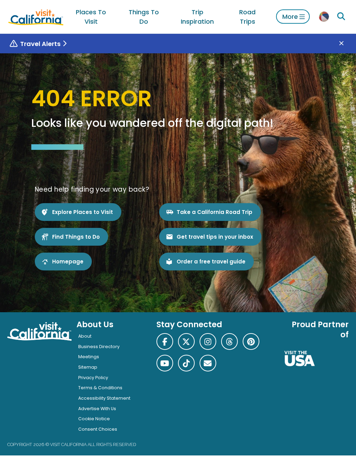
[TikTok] (186, 363)
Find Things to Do (76, 236)
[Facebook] (164, 341)
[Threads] (229, 341)
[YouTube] (164, 363)
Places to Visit (91, 17)
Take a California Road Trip (214, 212)
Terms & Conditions (100, 388)
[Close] (346, 43)
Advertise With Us (97, 409)
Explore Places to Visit (82, 212)
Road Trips (247, 17)
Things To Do (144, 17)
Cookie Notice (94, 419)
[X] (186, 341)
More (290, 16)
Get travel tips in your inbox (215, 236)
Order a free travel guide (211, 261)
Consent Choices (97, 429)
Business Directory (99, 347)
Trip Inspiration (197, 17)
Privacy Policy (93, 378)
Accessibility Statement (104, 398)
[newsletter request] (208, 363)
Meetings (88, 357)
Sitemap (87, 367)
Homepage (67, 261)
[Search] (341, 17)
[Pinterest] (251, 341)
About (84, 336)
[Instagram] (208, 341)
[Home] (35, 16)
